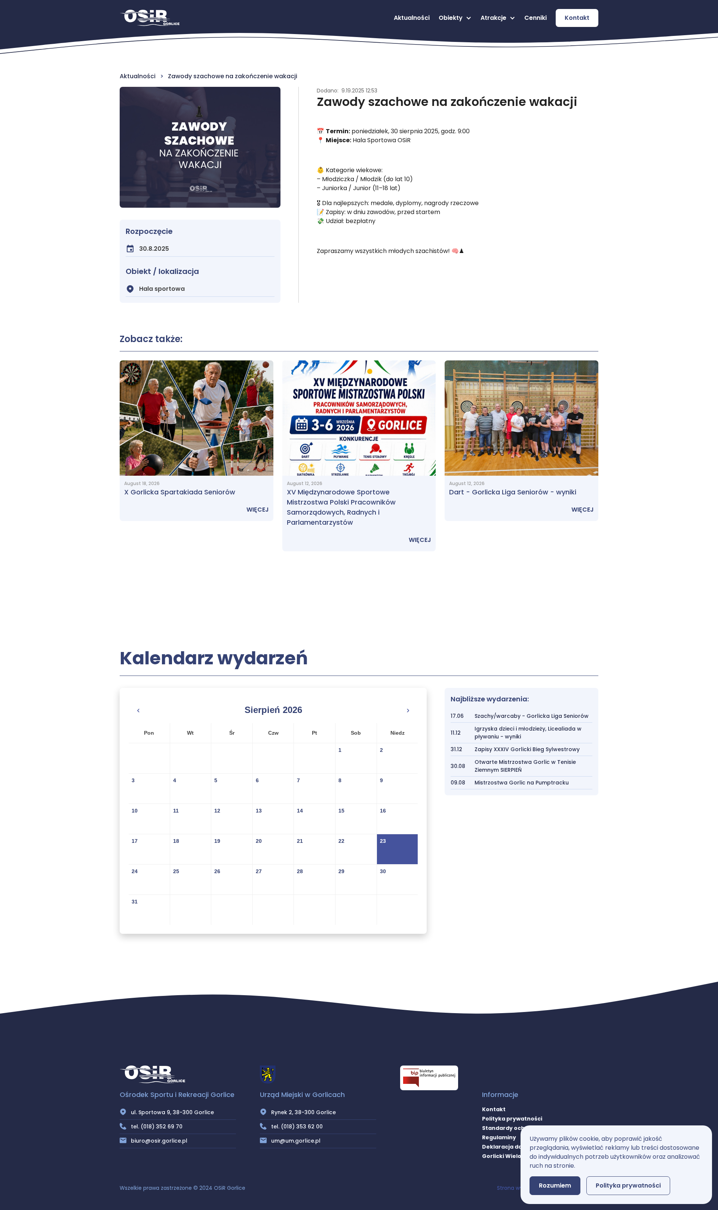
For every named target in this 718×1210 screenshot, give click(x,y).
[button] (455, 18)
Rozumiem (555, 1185)
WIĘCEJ (257, 509)
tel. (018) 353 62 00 (297, 1126)
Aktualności (412, 17)
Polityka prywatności (512, 1118)
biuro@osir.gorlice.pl (159, 1141)
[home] (150, 18)
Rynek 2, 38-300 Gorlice (303, 1112)
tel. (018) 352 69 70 (156, 1126)
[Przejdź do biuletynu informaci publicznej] (429, 1078)
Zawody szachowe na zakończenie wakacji (232, 76)
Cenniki (535, 17)
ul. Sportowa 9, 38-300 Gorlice (172, 1112)
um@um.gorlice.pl (295, 1141)
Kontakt (577, 17)
